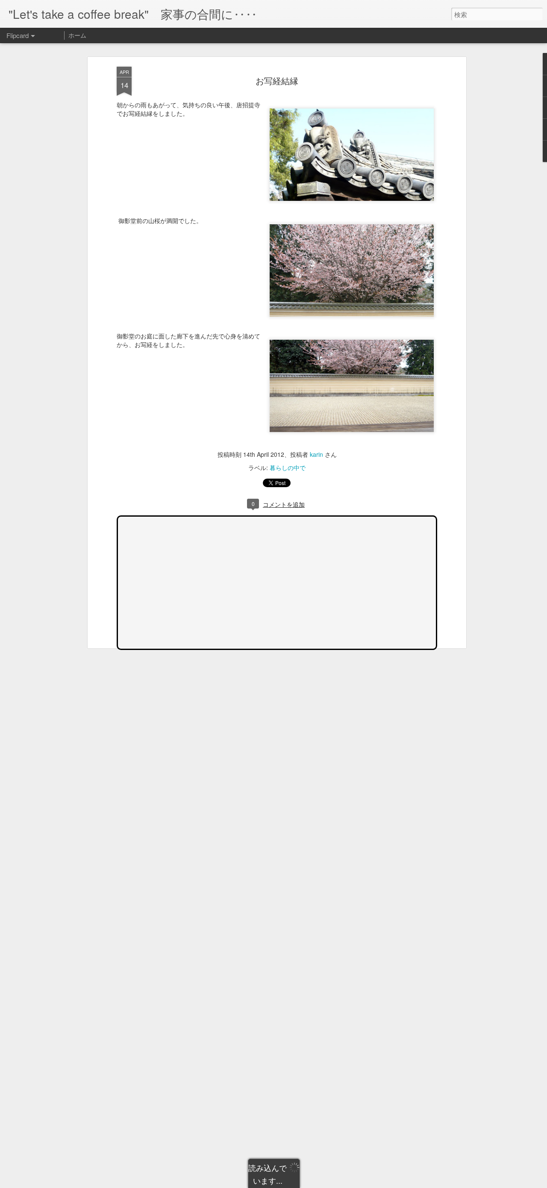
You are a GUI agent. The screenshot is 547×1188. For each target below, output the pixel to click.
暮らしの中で (288, 467)
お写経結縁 (277, 80)
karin (316, 454)
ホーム (77, 35)
